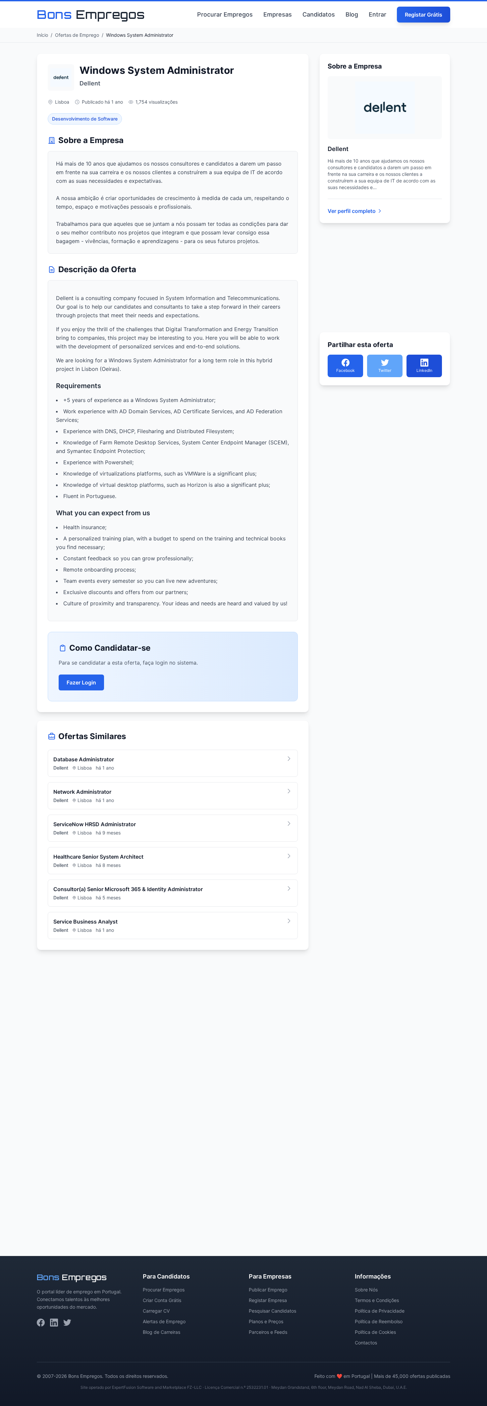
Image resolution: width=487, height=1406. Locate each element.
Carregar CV (156, 1311)
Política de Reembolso (379, 1321)
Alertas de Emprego (164, 1321)
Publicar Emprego (268, 1289)
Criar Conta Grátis (162, 1300)
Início (42, 35)
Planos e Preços (266, 1321)
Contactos (366, 1342)
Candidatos (318, 14)
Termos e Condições (377, 1300)
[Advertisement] (173, 1039)
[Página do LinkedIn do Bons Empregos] (54, 1323)
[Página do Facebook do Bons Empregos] (41, 1323)
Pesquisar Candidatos (272, 1311)
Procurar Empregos (225, 14)
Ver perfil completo (352, 211)
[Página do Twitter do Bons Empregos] (67, 1323)
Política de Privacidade (380, 1311)
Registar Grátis (423, 14)
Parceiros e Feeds (268, 1332)
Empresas (277, 14)
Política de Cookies (375, 1332)
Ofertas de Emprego (77, 35)
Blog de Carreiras (161, 1332)
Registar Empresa (268, 1300)
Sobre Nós (366, 1289)
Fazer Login (81, 682)
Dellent (90, 83)
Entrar (377, 14)
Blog (352, 14)
